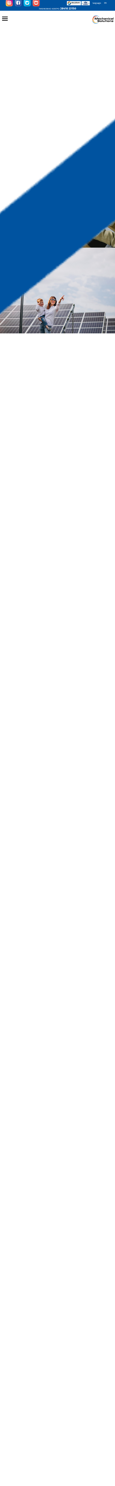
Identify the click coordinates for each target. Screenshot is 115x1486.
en (105, 3)
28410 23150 (68, 8)
